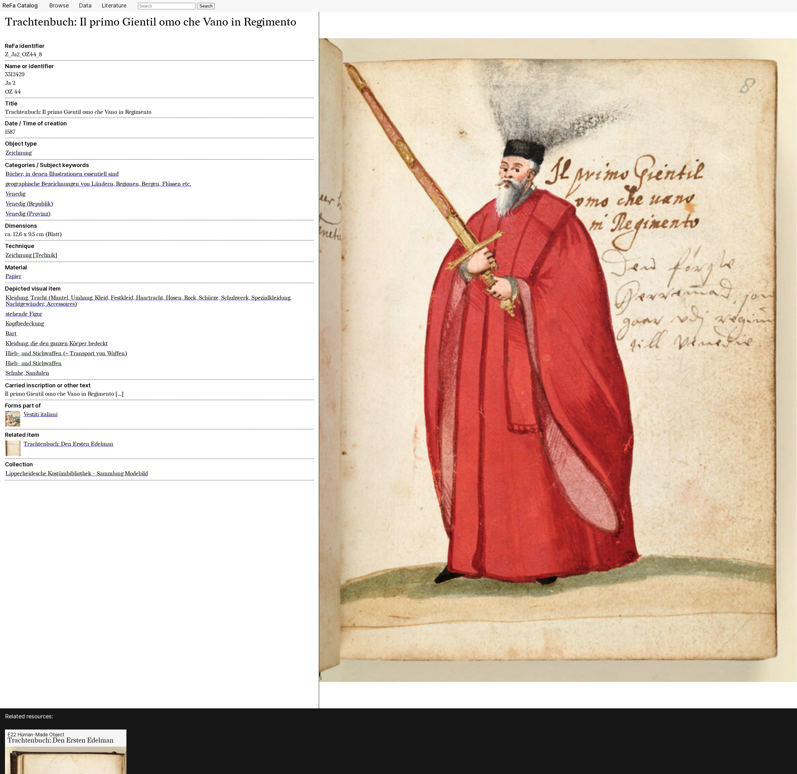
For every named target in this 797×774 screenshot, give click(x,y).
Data (85, 5)
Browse (59, 5)
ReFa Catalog (20, 5)
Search (206, 6)
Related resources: (29, 716)
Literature (113, 5)
